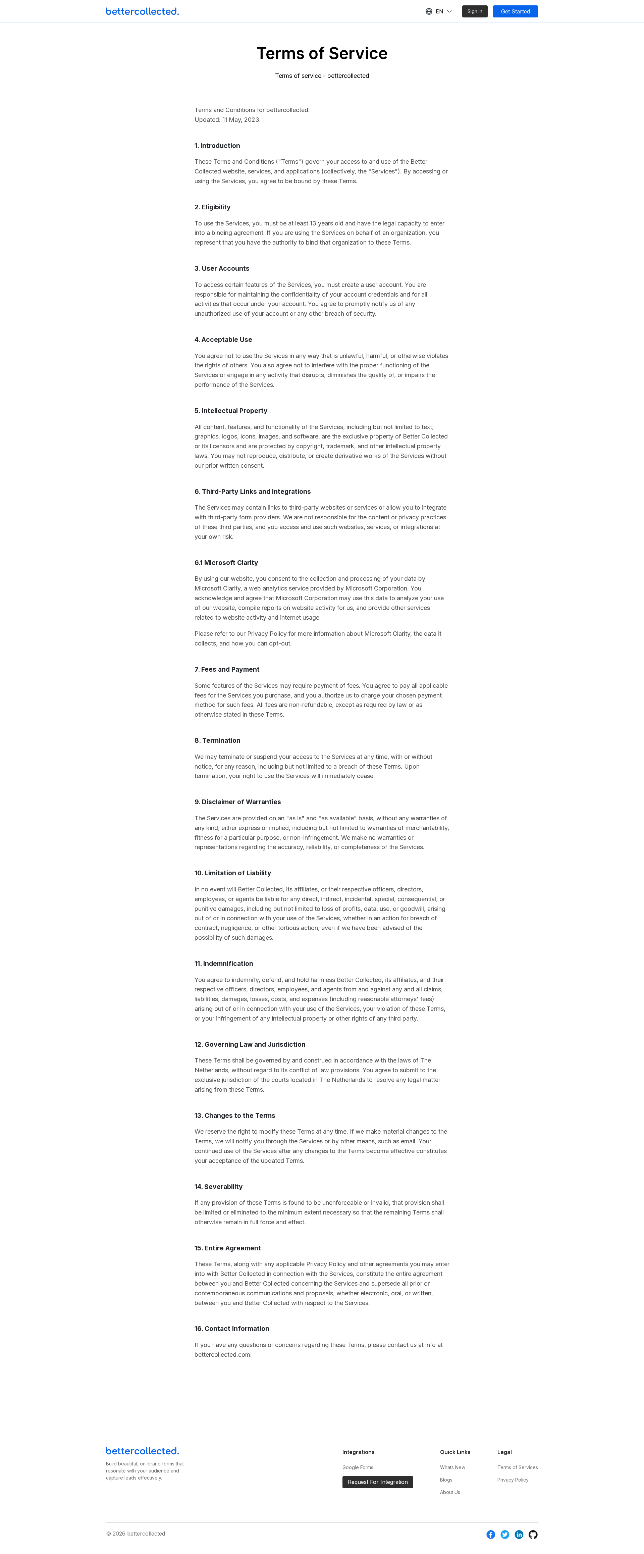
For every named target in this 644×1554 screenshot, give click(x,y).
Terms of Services (517, 1467)
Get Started (515, 11)
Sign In (475, 11)
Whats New (452, 1467)
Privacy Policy (513, 1480)
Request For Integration (378, 1482)
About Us (450, 1492)
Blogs (446, 1480)
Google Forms (357, 1467)
